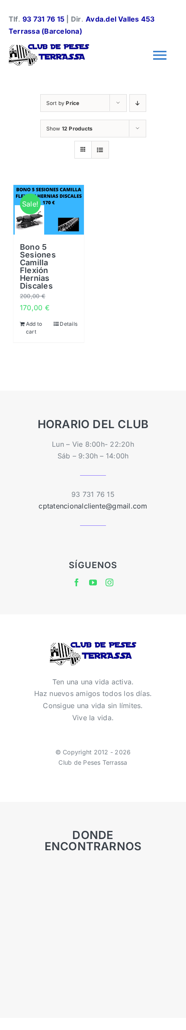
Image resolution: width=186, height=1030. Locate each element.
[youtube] (93, 582)
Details (68, 324)
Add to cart (34, 328)
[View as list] (100, 149)
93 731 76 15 (43, 19)
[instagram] (109, 582)
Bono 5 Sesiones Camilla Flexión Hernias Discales (38, 266)
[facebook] (76, 582)
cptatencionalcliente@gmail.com (92, 506)
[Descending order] (137, 103)
